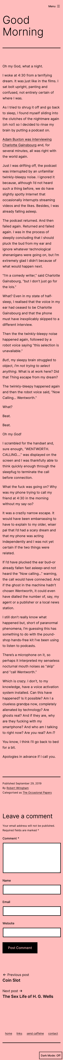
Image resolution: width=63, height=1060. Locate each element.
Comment (11, 838)
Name (7, 880)
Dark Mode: (48, 1055)
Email (6, 902)
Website (8, 923)
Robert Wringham (18, 788)
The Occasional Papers (37, 792)
